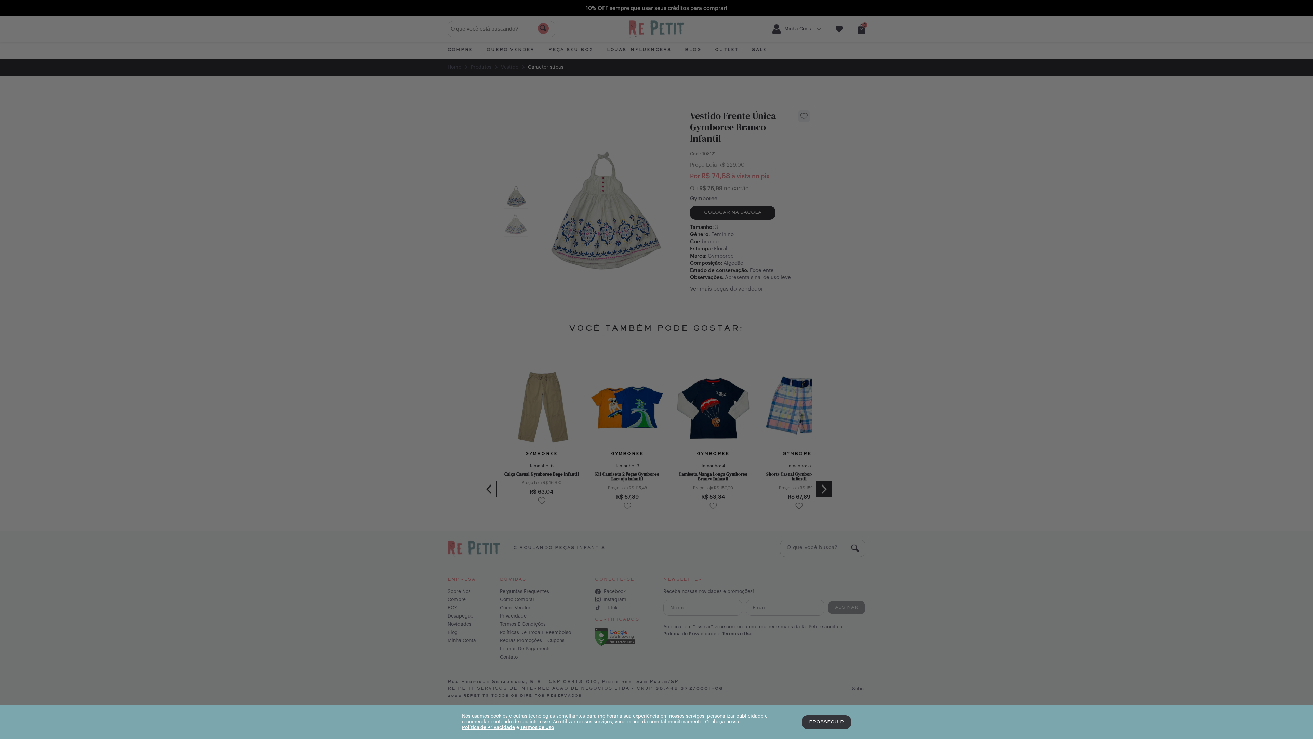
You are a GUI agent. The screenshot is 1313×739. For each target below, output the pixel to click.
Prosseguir (826, 722)
